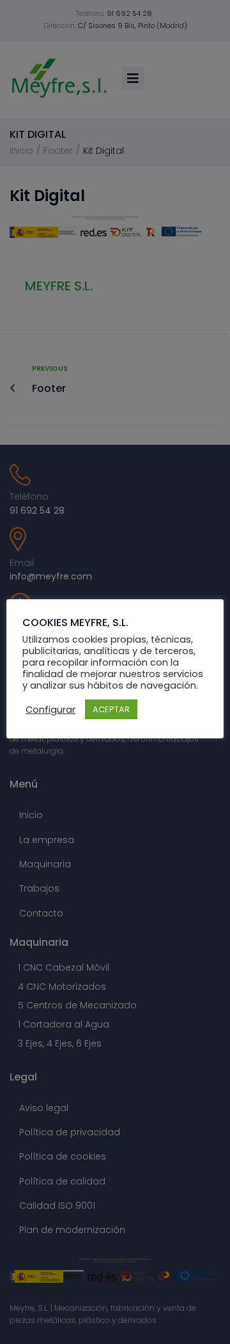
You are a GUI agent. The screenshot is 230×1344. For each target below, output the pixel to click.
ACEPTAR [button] (111, 709)
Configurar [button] (50, 709)
